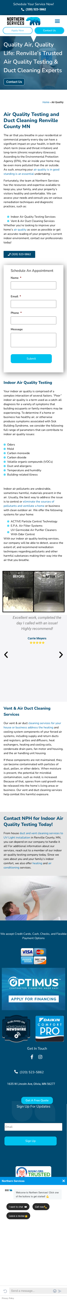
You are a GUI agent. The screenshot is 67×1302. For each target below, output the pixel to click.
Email (16, 296)
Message (17, 329)
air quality (20, 230)
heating (37, 863)
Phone (16, 313)
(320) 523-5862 (32, 1072)
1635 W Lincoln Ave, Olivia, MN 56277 (31, 1084)
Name (16, 278)
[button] (57, 21)
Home (46, 102)
